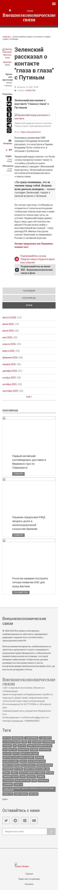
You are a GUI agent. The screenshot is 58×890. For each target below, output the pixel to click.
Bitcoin (18, 769)
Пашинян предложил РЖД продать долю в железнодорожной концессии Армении (28, 523)
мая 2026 (7, 337)
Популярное (29, 298)
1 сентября (45, 738)
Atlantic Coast (10, 761)
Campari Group (10, 777)
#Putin (6, 738)
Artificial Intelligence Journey (18, 757)
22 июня (37, 742)
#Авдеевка (17, 738)
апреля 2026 (9, 344)
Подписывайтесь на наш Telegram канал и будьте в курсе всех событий (37, 259)
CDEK (22, 777)
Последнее (29, 291)
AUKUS (23, 761)
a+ (10, 149)
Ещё (28, 396)
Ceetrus (31, 777)
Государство (21, 592)
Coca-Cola (43, 781)
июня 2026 (8, 330)
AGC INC (12, 750)
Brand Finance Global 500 (36, 769)
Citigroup (8, 781)
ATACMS (39, 757)
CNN (34, 781)
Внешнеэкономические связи (29, 17)
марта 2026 (8, 351)
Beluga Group (28, 765)
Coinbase (7, 784)
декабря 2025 (9, 371)
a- (7, 150)
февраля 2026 (10, 357)
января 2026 (9, 364)
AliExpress (45, 750)
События (18, 474)
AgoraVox (23, 750)
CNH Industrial (22, 781)
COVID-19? (7, 794)
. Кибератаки (31, 738)
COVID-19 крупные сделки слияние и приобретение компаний (28, 789)
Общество (30, 90)
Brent (6, 773)
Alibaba (34, 750)
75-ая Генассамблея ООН (39, 746)
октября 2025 (9, 384)
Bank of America (11, 765)
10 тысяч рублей (11, 742)
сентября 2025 (10, 391)
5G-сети (21, 746)
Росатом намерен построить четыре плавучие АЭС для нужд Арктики (30, 582)
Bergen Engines (44, 765)
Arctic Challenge (29, 753)
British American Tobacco (32, 773)
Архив (40, 305)
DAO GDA (34, 794)
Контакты (29, 884)
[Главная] (29, 11)
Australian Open (37, 761)
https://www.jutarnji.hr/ (31, 132)
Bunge (50, 773)
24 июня (7, 746)
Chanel (40, 777)
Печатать (7, 143)
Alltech (7, 753)
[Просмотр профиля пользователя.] (7, 53)
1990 (24, 742)
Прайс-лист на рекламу (29, 879)
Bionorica (8, 769)
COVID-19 (18, 784)
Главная (6, 37)
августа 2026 (9, 317)
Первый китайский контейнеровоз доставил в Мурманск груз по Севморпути (29, 461)
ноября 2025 (9, 377)
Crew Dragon (21, 794)
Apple (16, 753)
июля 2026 (8, 324)
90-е (5, 750)
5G (15, 746)
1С (30, 742)
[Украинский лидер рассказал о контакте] (35, 116)
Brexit (14, 773)
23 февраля (48, 742)
